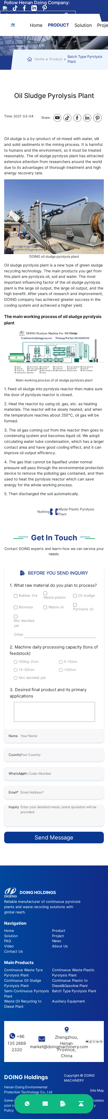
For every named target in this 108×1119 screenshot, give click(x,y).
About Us (60, 946)
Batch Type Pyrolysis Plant (85, 59)
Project (58, 936)
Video (9, 946)
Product (58, 25)
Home (36, 25)
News (56, 941)
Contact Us (13, 951)
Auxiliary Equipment (68, 1001)
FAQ (7, 941)
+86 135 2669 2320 (16, 1043)
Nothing (43, 512)
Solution (83, 25)
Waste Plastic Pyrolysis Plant (76, 511)
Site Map (97, 1090)
